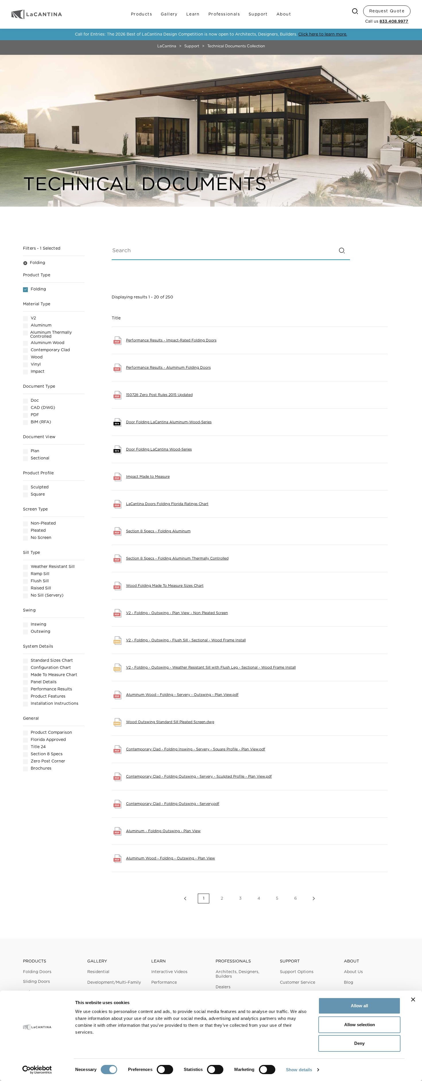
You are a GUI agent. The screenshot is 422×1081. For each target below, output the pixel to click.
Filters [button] (41, 249)
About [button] (351, 961)
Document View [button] (39, 437)
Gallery (169, 14)
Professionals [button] (233, 961)
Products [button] (34, 961)
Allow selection (359, 1024)
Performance (164, 983)
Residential (98, 972)
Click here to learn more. (322, 34)
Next (314, 898)
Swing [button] (29, 610)
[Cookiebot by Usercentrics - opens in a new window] (37, 1070)
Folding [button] (34, 263)
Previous (185, 898)
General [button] (31, 719)
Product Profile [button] (38, 473)
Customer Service (297, 983)
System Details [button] (38, 647)
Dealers (223, 987)
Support (258, 14)
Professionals (224, 14)
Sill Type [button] (31, 553)
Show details (299, 1069)
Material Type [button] (36, 304)
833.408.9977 (394, 22)
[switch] (165, 1069)
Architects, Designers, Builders (237, 974)
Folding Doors (37, 972)
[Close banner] (413, 999)
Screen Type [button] (35, 509)
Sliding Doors (36, 982)
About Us (353, 972)
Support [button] (290, 961)
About (283, 14)
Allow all (359, 1005)
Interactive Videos (169, 972)
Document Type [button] (39, 387)
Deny (359, 1043)
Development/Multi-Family (114, 983)
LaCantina (166, 46)
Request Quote (386, 11)
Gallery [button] (97, 961)
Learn (193, 14)
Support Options (296, 972)
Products (141, 14)
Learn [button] (158, 961)
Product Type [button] (36, 275)
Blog (348, 983)
